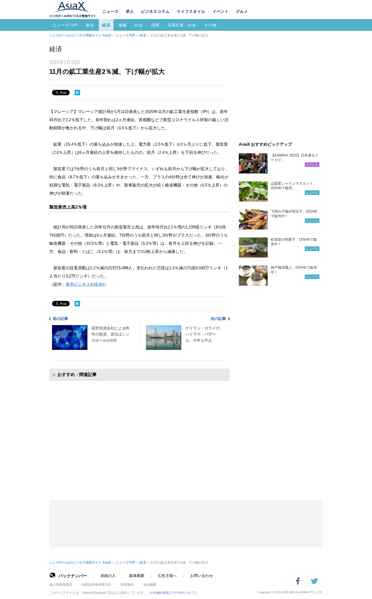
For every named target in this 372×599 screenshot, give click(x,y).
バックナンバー (73, 575)
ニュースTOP (65, 25)
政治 (90, 25)
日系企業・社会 (181, 25)
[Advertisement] (139, 435)
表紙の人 (108, 575)
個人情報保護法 (60, 584)
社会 (139, 25)
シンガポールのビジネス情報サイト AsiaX (80, 35)
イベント (220, 11)
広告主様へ (167, 575)
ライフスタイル (191, 11)
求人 (130, 11)
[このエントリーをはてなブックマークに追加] (77, 92)
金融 (122, 25)
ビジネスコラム (155, 11)
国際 (155, 25)
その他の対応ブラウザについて (173, 593)
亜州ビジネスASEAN (85, 284)
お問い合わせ (201, 575)
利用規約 (127, 584)
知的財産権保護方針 (96, 584)
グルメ (242, 11)
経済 (106, 25)
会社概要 (149, 584)
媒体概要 (136, 575)
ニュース (110, 11)
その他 (210, 25)
